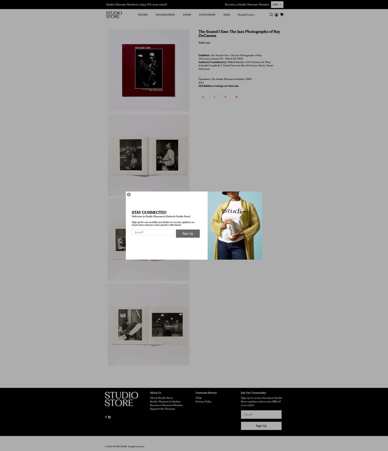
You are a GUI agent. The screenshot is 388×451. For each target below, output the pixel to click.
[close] (128, 194)
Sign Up (187, 233)
